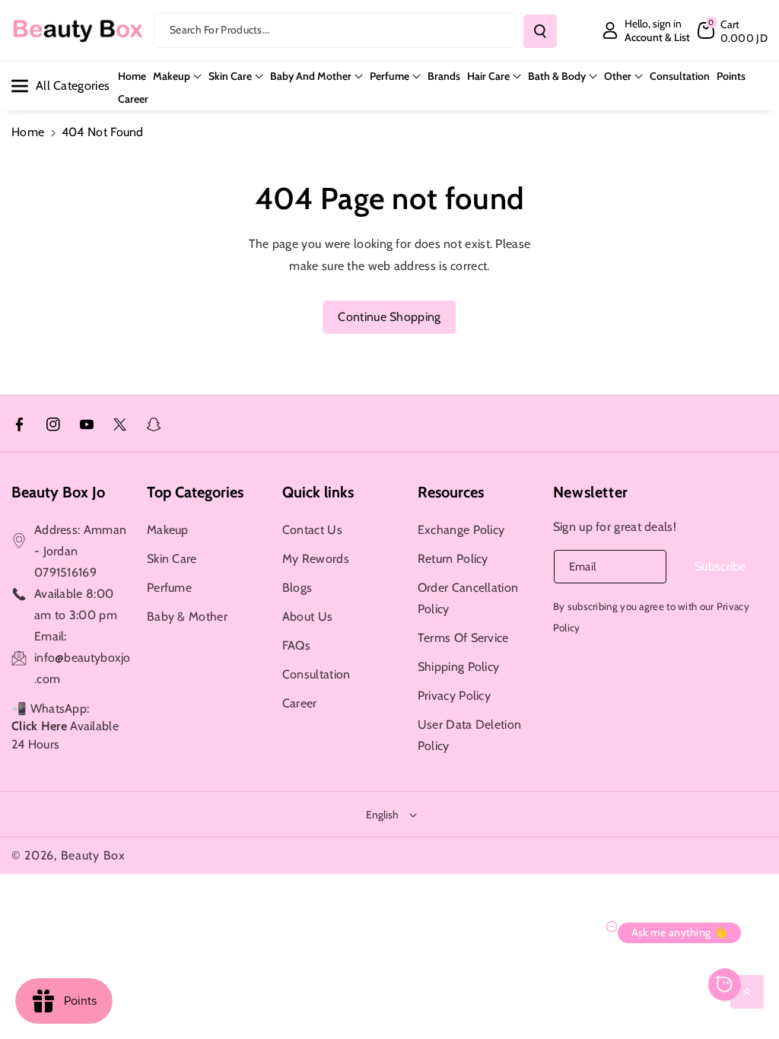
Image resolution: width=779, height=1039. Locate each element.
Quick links (318, 492)
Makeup (171, 76)
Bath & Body (557, 76)
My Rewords (315, 558)
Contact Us (312, 530)
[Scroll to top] (747, 992)
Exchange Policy (461, 530)
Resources (451, 492)
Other (617, 76)
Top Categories (195, 492)
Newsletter (590, 492)
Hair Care (488, 76)
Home (27, 132)
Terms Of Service (463, 638)
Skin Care (230, 76)
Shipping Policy (459, 666)
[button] (733, 30)
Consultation (316, 674)
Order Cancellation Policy (468, 598)
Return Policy (453, 558)
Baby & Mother (187, 616)
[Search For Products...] (540, 31)
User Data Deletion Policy (469, 735)
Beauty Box (93, 855)
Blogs (297, 587)
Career (299, 703)
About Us (307, 616)
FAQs (296, 645)
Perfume (389, 76)
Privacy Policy (454, 695)
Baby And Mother (310, 76)
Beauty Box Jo (58, 492)
